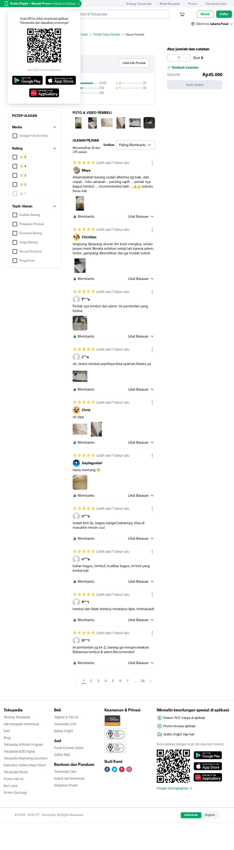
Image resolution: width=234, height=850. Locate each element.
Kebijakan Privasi (65, 785)
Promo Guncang (15, 792)
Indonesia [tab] (191, 815)
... (135, 681)
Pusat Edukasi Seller (69, 748)
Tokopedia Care (216, 3)
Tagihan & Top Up (66, 717)
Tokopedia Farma (16, 772)
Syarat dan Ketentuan (69, 778)
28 (143, 681)
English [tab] (210, 815)
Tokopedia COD (65, 724)
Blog (7, 738)
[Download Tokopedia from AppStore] (208, 766)
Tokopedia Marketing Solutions (26, 758)
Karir (7, 731)
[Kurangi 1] (170, 58)
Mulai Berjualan (170, 3)
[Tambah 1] (186, 58)
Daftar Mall (62, 754)
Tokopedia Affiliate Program (23, 744)
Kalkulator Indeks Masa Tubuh (25, 765)
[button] (212, 24)
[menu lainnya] (152, 163)
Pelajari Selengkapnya (172, 788)
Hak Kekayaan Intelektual (21, 724)
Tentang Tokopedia (139, 3)
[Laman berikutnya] (150, 681)
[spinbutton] (178, 58)
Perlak (83, 34)
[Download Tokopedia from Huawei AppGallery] (208, 777)
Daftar (224, 14)
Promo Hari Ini (13, 779)
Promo (192, 3)
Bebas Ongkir (63, 731)
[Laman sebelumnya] (76, 681)
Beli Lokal (11, 786)
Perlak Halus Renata (106, 34)
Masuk (205, 14)
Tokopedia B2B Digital (19, 751)
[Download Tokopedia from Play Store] (208, 755)
